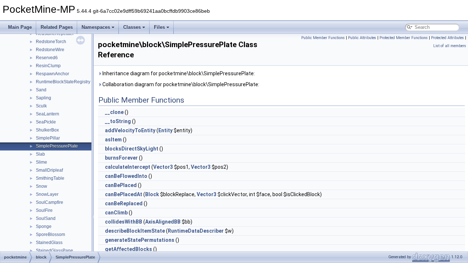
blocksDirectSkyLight (131, 149)
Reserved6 (47, 57)
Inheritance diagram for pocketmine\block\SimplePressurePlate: (178, 73)
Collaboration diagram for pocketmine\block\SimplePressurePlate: (180, 84)
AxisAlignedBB (163, 222)
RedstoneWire (50, 49)
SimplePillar (48, 138)
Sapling (43, 97)
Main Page (20, 27)
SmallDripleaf (49, 170)
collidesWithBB (123, 222)
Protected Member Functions (404, 37)
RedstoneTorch (51, 41)
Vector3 (163, 167)
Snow (41, 186)
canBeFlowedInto (126, 176)
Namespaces (96, 27)
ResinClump (48, 65)
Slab (40, 154)
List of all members (449, 45)
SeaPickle (46, 122)
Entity (165, 130)
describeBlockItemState (135, 231)
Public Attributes (362, 37)
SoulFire (44, 210)
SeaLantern (47, 114)
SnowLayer (47, 194)
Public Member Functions (323, 37)
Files (159, 27)
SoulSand (46, 218)
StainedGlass (49, 242)
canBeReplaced (124, 203)
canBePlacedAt (123, 194)
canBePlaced (121, 185)
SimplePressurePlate (57, 146)
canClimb (116, 213)
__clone (114, 112)
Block (152, 194)
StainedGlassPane (54, 250)
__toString (118, 121)
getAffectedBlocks (128, 249)
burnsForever (121, 158)
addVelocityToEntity (130, 130)
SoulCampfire (49, 202)
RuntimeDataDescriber (196, 231)
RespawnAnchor (52, 73)
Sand (41, 89)
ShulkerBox (47, 130)
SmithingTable (50, 178)
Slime (41, 162)
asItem (113, 139)
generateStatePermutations (139, 240)
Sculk (41, 105)
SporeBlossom (50, 234)
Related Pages (57, 27)
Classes (132, 27)
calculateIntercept (127, 167)
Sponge (44, 226)
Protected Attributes (447, 37)
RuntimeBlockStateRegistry (63, 81)
